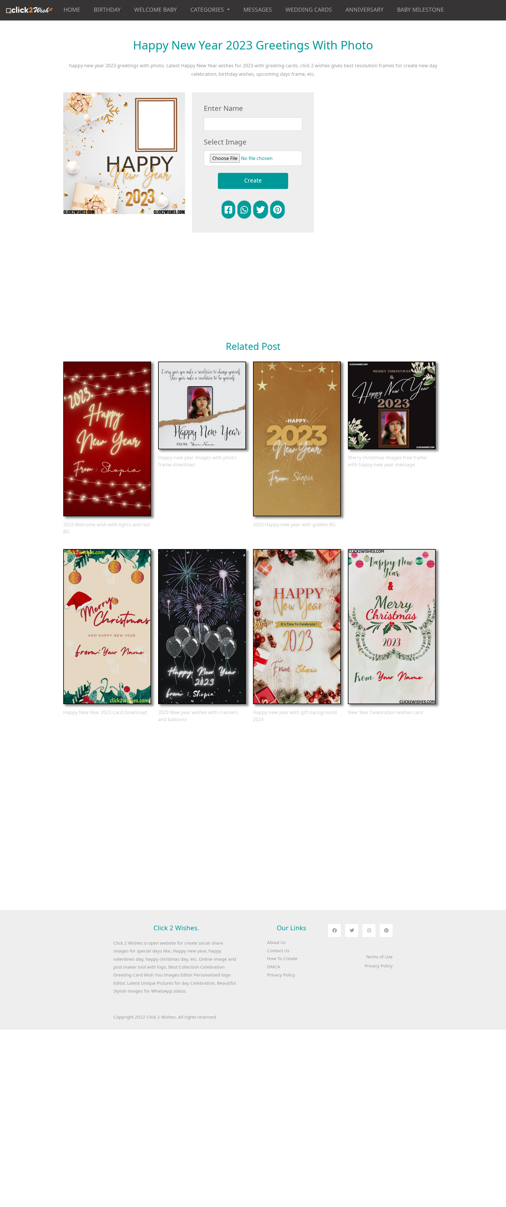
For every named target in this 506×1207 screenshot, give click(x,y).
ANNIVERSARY (365, 9)
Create (253, 180)
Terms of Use (379, 957)
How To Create (282, 958)
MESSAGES (257, 9)
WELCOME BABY (155, 9)
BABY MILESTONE (420, 9)
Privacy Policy (281, 975)
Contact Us (278, 950)
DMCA (273, 966)
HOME (72, 9)
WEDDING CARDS (309, 9)
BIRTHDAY (107, 9)
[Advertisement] (382, 133)
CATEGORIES (207, 9)
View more (107, 439)
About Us (276, 942)
